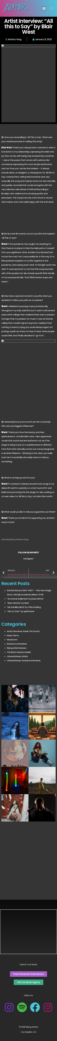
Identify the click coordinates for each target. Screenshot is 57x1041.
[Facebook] (35, 1007)
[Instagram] (9, 1007)
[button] (44, 8)
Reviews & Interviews (17, 643)
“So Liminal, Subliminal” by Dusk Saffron (25, 598)
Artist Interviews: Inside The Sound (23, 631)
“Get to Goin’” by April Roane (20, 611)
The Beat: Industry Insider (19, 652)
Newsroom (12, 639)
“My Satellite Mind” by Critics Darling (24, 607)
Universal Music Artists (17, 656)
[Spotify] (22, 1007)
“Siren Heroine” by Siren (18, 602)
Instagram (29, 558)
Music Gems (13, 635)
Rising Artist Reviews (16, 647)
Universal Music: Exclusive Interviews (24, 660)
